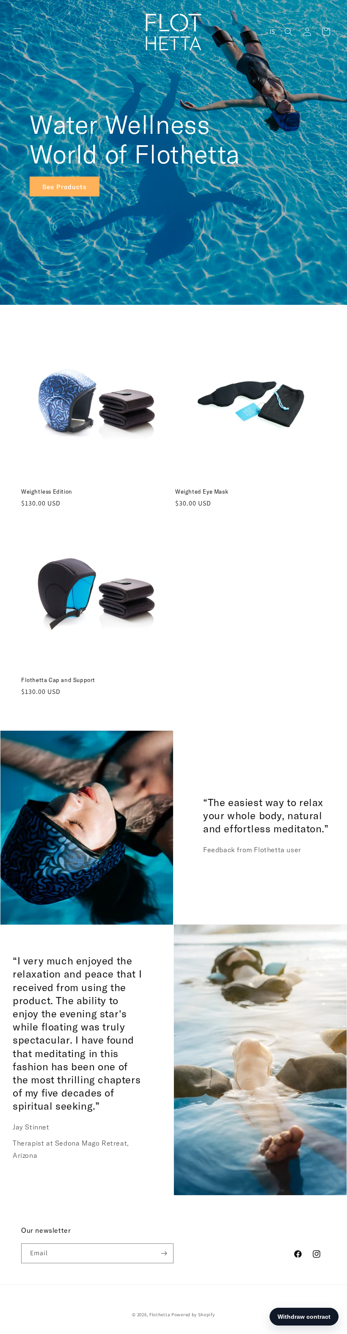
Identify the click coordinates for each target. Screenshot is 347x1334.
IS (272, 31)
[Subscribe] (163, 1253)
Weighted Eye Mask (201, 491)
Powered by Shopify (193, 1314)
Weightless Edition (46, 491)
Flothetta (159, 1314)
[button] (17, 31)
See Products (64, 186)
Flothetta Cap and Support (58, 680)
